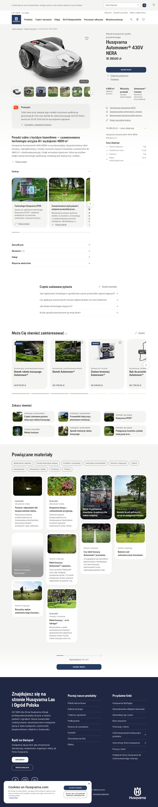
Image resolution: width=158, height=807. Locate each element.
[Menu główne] (16, 19)
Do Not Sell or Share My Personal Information (75, 794)
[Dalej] (90, 92)
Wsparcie (108, 13)
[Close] (89, 784)
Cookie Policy (13, 798)
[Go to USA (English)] (144, 5)
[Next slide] (146, 365)
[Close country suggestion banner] (154, 5)
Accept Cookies (75, 788)
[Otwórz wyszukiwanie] (131, 19)
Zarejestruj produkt (120, 13)
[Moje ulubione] (143, 19)
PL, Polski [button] (25, 13)
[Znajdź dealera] (137, 19)
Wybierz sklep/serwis (138, 13)
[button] (28, 19)
